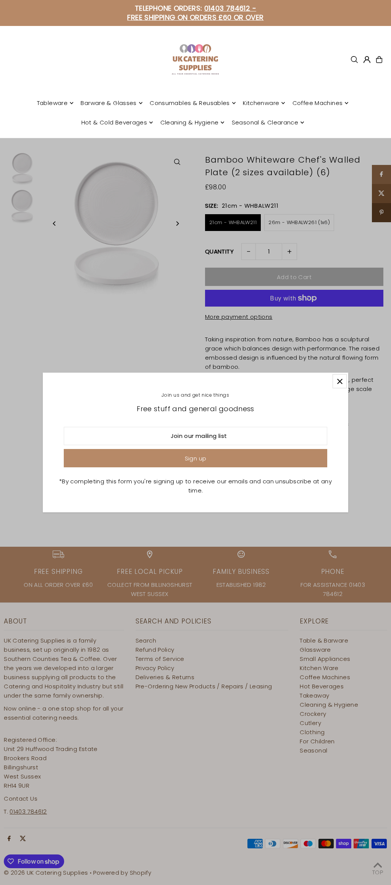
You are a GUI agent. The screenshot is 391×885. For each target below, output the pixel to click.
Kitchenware (261, 103)
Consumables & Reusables (190, 103)
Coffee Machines (317, 103)
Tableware (52, 103)
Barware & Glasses (108, 103)
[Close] (339, 381)
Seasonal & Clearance (265, 122)
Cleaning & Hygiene (189, 122)
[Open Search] (354, 59)
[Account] (367, 59)
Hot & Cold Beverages (114, 122)
